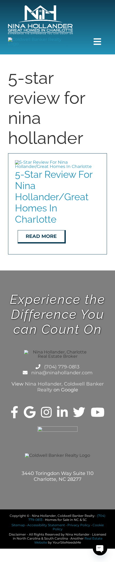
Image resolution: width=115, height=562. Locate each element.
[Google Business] (30, 412)
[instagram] (46, 412)
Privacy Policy (78, 525)
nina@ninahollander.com (61, 373)
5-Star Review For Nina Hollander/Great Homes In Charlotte (54, 197)
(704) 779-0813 (61, 367)
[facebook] (14, 412)
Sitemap (18, 525)
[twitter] (79, 412)
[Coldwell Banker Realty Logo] (40, 39)
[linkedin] (62, 412)
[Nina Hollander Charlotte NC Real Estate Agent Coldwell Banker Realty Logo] (40, 7)
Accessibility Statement (46, 525)
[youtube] (98, 412)
